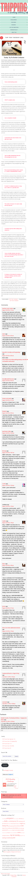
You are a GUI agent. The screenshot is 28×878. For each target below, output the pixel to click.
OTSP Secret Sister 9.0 (6, 748)
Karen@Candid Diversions (8, 379)
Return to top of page (5, 873)
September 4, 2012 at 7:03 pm (8, 677)
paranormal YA (5, 830)
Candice (4, 521)
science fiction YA (15, 832)
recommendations (17, 830)
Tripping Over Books (14, 7)
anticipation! (9, 818)
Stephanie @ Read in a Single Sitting (10, 673)
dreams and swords (6, 398)
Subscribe (5, 765)
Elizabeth (4, 411)
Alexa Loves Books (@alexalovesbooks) (11, 627)
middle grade (10, 828)
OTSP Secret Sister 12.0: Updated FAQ (9, 741)
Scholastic (11, 832)
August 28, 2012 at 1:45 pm (8, 522)
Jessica (3, 606)
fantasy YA (5, 826)
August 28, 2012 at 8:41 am (8, 380)
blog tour (18, 818)
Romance (8, 832)
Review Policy (14, 29)
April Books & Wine (6, 431)
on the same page (21, 828)
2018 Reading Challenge (10, 780)
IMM (22, 826)
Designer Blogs (13, 875)
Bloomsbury (21, 818)
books (5, 821)
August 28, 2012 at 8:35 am (8, 355)
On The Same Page (14, 27)
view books (16, 788)
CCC (8, 821)
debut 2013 (9, 823)
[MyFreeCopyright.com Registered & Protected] (11, 852)
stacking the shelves (5, 835)
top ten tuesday (14, 300)
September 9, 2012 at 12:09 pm (8, 703)
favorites (9, 826)
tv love (24, 835)
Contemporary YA (21, 821)
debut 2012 (6, 823)
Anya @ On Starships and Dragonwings (11, 352)
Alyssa (3, 563)
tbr (9, 835)
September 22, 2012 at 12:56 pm (7, 721)
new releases (15, 828)
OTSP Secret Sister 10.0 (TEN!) (8, 746)
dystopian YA (18, 823)
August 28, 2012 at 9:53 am (8, 413)
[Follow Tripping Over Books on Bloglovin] (8, 775)
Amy (7, 783)
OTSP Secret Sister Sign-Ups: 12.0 (8, 739)
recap (13, 830)
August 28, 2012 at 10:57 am (8, 452)
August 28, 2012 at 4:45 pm (8, 565)
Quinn (3, 334)
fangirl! (21, 823)
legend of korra (4, 828)
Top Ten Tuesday (13, 299)
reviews (22, 830)
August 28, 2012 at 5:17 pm (8, 608)
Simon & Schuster (22, 832)
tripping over (21, 835)
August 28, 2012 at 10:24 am (8, 433)
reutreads (4, 702)
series (19, 832)
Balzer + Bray (15, 818)
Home (14, 17)
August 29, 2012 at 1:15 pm (8, 631)
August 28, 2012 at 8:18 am (8, 335)
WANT (14, 838)
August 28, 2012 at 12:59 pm (8, 485)
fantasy (24, 823)
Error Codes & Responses (18, 797)
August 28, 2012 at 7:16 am (8, 310)
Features (8, 22)
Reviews (8, 25)
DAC (3, 823)
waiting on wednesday (7, 838)
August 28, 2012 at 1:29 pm (8, 506)
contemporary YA (13, 821)
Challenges (8, 20)
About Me (14, 32)
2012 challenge (4, 818)
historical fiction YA (17, 826)
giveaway (12, 826)
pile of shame (10, 830)
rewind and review (4, 832)
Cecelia (4, 483)
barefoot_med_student (7, 308)
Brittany (4, 451)
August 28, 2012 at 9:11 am (8, 400)
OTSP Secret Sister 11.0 (6, 743)
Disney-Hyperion (13, 823)
